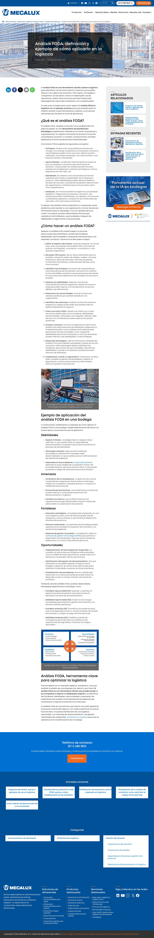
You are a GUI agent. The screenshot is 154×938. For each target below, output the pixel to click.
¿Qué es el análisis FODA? (17, 105)
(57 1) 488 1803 (77, 746)
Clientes (113, 12)
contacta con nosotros (77, 717)
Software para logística (68, 838)
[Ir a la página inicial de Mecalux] (3, 21)
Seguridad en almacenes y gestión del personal (125, 857)
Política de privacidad (85, 934)
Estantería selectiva (76, 903)
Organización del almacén (120, 844)
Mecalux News (102, 12)
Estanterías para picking (54, 916)
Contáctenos (77, 758)
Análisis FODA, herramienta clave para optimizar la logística (18, 136)
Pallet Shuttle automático (78, 908)
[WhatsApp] (26, 91)
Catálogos (96, 917)
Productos (77, 12)
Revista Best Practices (101, 910)
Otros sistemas (50, 918)
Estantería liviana (75, 900)
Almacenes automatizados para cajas (52, 899)
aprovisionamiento (84, 462)
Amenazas (11, 123)
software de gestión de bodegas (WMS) (63, 536)
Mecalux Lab (135, 12)
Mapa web (102, 934)
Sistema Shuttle (74, 911)
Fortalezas (11, 126)
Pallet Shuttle (73, 906)
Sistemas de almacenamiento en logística (127, 864)
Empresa (146, 12)
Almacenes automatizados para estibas (52, 906)
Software (88, 12)
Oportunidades (13, 130)
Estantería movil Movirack (78, 897)
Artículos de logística (101, 907)
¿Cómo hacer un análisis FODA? (20, 109)
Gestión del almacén (115, 838)
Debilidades (12, 119)
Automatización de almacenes (22, 838)
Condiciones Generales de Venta (124, 934)
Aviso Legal (67, 934)
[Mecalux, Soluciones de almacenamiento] (21, 16)
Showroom (123, 12)
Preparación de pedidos (119, 850)
